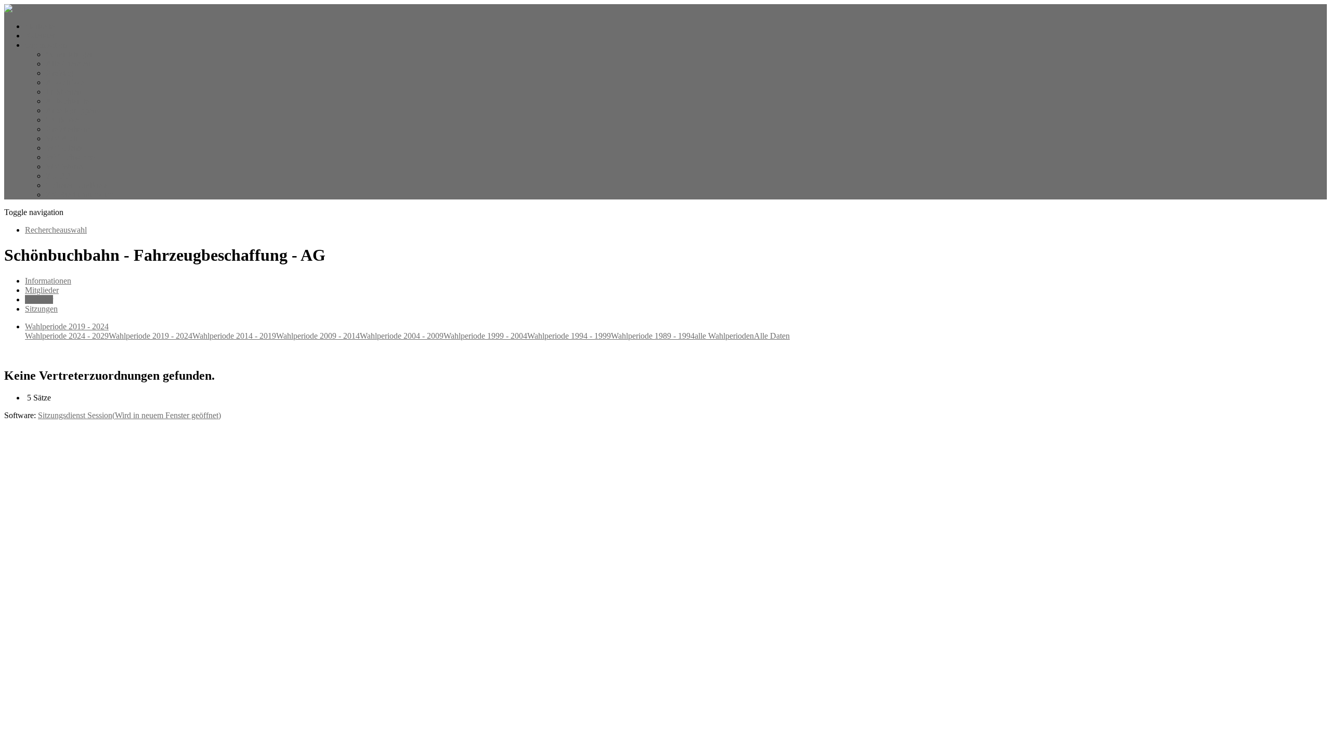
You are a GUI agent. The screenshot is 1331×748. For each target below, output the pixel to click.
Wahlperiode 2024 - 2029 (67, 335)
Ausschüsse (65, 82)
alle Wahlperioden (724, 335)
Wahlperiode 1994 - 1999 (569, 335)
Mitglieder (42, 290)
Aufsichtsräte (67, 101)
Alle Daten (772, 335)
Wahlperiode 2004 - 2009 (401, 335)
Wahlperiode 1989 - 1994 (653, 335)
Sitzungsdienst (129, 415)
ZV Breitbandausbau (80, 194)
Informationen (48, 280)
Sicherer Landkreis (77, 185)
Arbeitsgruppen (71, 110)
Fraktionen (63, 91)
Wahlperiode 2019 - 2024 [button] (67, 326)
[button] (46, 45)
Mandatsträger (69, 54)
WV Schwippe (70, 157)
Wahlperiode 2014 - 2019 (234, 335)
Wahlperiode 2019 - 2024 (150, 335)
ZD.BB (58, 175)
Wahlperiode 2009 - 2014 (318, 335)
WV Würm (64, 166)
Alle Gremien (68, 63)
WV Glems (64, 147)
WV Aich (61, 138)
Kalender (40, 35)
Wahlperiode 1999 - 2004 (485, 335)
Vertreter (39, 299)
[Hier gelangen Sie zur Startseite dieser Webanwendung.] (17, 8)
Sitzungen (41, 308)
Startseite (40, 26)
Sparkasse (62, 119)
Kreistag (59, 73)
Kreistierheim (68, 129)
